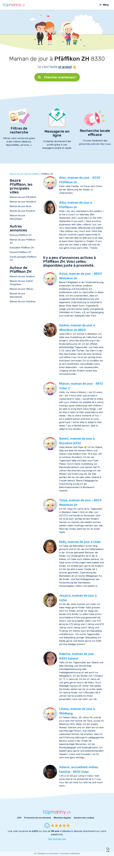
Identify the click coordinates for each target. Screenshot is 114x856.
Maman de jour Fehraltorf (23, 201)
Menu (106, 4)
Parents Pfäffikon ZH (20, 252)
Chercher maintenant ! (60, 77)
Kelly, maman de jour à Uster (80, 542)
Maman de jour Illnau (20, 206)
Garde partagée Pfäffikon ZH (23, 258)
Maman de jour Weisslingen (17, 217)
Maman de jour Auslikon (22, 276)
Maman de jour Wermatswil (17, 295)
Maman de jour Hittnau (21, 289)
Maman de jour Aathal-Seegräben (22, 283)
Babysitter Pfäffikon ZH (22, 247)
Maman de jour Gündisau (23, 301)
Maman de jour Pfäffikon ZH (22, 241)
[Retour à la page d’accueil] (14, 5)
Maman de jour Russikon (22, 210)
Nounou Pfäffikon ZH (20, 235)
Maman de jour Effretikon (23, 197)
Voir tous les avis (57, 838)
